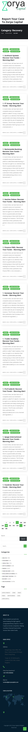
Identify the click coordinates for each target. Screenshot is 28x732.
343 (14, 525)
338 (21, 522)
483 (6, 528)
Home (2, 33)
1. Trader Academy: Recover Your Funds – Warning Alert (11, 341)
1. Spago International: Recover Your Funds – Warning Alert (12, 439)
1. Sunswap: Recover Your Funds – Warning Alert (13, 294)
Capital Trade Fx (6, 592)
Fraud (19, 592)
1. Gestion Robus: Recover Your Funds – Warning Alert (14, 200)
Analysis (4, 558)
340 (3, 525)
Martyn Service (11, 595)
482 (3, 528)
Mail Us (5, 680)
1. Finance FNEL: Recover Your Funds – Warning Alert (14, 248)
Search (3, 535)
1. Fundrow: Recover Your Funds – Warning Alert (13, 486)
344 (17, 525)
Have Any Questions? (9, 670)
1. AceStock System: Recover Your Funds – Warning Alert (11, 57)
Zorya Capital (13, 87)
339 (25, 522)
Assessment (5, 560)
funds (3, 595)
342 (10, 525)
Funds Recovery (14, 49)
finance (6, 49)
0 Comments (20, 87)
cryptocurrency (6, 565)
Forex (14, 592)
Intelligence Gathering (8, 573)
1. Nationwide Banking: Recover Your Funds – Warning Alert (12, 151)
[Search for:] (14, 546)
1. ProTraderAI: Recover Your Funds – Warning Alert (14, 390)
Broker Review (8, 33)
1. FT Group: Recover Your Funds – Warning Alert (13, 104)
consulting (5, 563)
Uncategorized (15, 51)
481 (25, 525)
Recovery (6, 51)
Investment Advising (7, 576)
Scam (18, 595)
